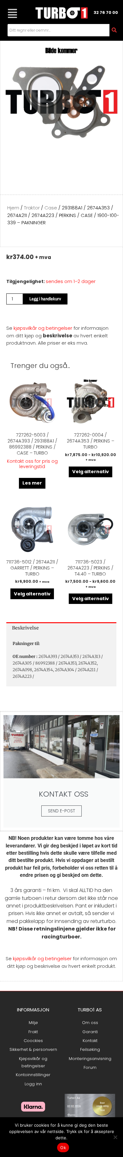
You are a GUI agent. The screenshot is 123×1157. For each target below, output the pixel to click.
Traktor (32, 207)
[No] (115, 1137)
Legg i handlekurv (45, 299)
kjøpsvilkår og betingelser (43, 328)
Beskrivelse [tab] (25, 628)
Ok (63, 1147)
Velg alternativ (90, 471)
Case (50, 207)
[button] (12, 13)
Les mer (32, 483)
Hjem (13, 207)
